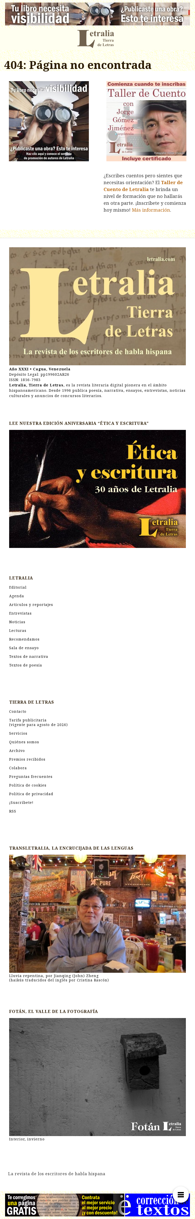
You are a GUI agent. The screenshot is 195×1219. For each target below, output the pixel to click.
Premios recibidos (27, 759)
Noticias (17, 621)
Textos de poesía (25, 665)
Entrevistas (20, 613)
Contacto (17, 711)
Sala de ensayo (24, 647)
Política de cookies (27, 785)
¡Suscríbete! (21, 802)
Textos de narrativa (28, 656)
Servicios (18, 733)
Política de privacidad (31, 793)
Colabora (18, 767)
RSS (12, 811)
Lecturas (17, 630)
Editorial (18, 587)
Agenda (16, 595)
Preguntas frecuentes (31, 776)
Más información (151, 210)
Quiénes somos (24, 741)
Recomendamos (24, 639)
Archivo (17, 750)
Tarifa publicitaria (38, 722)
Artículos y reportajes (31, 604)
